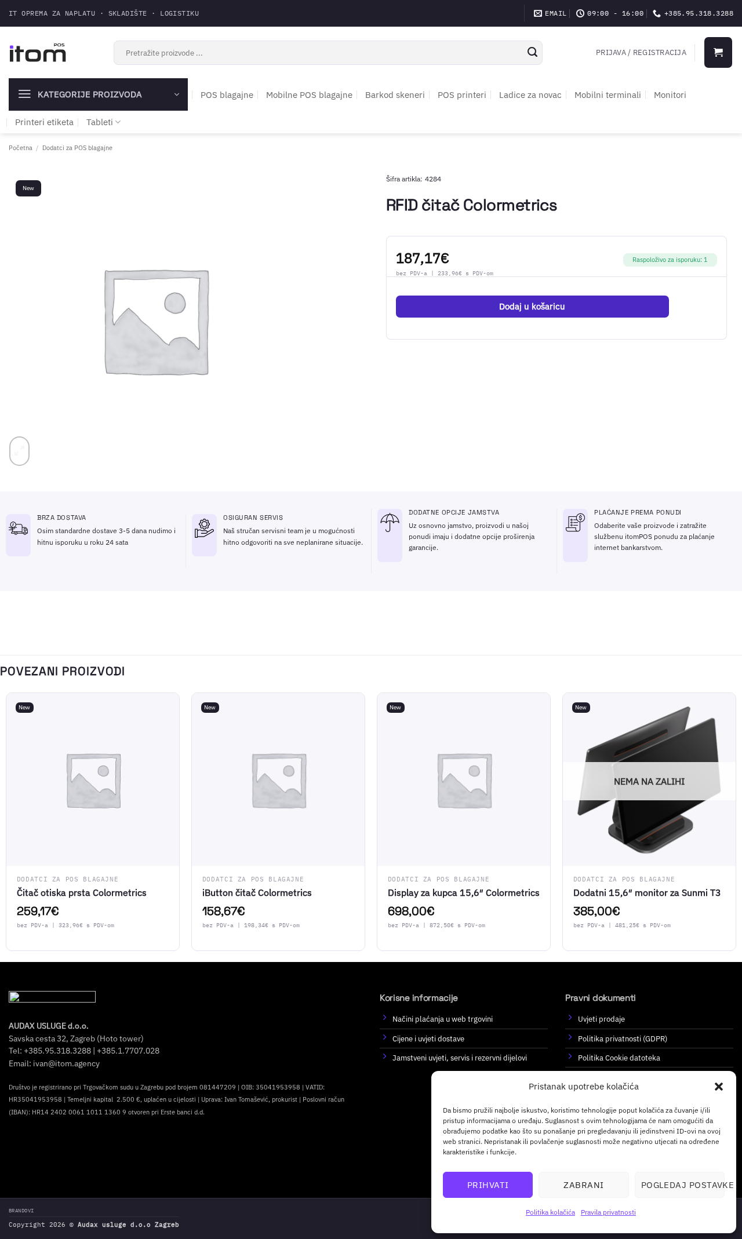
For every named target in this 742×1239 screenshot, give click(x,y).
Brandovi (21, 1210)
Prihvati (488, 1184)
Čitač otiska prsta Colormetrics (82, 892)
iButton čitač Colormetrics (257, 892)
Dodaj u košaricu (532, 306)
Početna (20, 147)
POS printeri (462, 94)
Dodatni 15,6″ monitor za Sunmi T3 (647, 892)
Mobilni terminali (607, 94)
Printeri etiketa (44, 121)
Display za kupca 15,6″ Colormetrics (464, 892)
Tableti (99, 121)
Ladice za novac (530, 94)
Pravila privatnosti (608, 1212)
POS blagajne (227, 94)
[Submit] (532, 53)
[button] (719, 1086)
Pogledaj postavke (683, 1184)
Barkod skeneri (395, 94)
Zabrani (583, 1184)
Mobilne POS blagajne (309, 94)
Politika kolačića (550, 1212)
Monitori (670, 94)
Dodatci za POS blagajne (77, 147)
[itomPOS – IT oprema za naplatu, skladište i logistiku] (38, 52)
